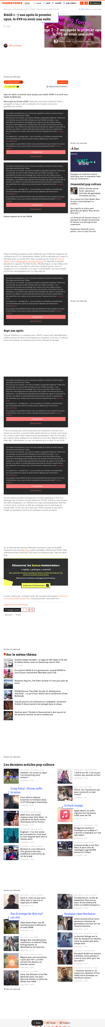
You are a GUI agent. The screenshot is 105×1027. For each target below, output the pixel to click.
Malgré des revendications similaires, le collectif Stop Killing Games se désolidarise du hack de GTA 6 (33, 943)
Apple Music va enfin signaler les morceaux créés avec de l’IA (85, 813)
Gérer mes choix (36, 156)
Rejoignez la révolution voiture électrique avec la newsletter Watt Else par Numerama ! (85, 176)
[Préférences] (86, 3)
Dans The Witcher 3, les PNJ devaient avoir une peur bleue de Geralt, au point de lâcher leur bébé (33, 978)
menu (27, 3)
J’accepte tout (37, 152)
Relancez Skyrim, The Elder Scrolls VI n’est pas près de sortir (41, 682)
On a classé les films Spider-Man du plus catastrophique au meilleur (85, 201)
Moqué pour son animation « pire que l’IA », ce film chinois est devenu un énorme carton (33, 960)
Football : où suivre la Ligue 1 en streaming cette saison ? (33, 775)
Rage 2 (18, 614)
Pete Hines (25, 550)
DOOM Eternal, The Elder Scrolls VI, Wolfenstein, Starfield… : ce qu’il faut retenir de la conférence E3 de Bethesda (41, 693)
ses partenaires (11, 141)
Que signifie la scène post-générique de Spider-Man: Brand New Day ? (84, 210)
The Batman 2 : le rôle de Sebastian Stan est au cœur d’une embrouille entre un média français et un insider (87, 901)
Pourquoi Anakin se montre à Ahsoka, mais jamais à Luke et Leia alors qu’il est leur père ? (87, 957)
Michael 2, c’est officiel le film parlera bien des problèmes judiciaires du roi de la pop (32, 852)
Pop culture (85, 9)
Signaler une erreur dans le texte (16, 605)
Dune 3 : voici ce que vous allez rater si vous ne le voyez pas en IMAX (33, 900)
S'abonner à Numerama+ (34, 585)
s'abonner (96, 3)
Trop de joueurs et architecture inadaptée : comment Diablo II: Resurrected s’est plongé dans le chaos (40, 703)
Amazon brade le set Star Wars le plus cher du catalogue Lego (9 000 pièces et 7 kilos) (86, 848)
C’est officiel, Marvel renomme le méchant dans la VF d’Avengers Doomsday (33, 799)
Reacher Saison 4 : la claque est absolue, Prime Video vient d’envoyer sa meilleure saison (87, 974)
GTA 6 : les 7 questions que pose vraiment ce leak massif (87, 792)
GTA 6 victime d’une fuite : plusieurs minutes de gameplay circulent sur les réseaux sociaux (89, 192)
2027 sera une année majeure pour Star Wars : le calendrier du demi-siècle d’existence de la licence (33, 818)
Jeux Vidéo (97, 9)
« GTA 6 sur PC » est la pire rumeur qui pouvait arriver (87, 773)
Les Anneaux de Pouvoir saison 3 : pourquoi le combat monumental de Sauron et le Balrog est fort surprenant (85, 221)
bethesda (8, 614)
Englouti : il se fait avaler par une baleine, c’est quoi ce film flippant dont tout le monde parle (33, 835)
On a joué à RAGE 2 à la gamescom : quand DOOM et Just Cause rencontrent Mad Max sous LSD (40, 671)
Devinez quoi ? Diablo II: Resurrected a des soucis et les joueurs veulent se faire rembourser (40, 713)
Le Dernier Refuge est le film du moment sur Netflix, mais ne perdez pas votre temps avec (87, 940)
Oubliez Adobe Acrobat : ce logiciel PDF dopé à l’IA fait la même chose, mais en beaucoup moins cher (41, 661)
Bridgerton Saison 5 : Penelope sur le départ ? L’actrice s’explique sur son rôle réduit (87, 831)
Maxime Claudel (15, 46)
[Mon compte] (82, 3)
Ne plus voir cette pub (12, 77)
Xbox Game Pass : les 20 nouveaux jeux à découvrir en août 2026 (33, 925)
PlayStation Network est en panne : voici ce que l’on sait (83, 230)
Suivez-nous (62, 82)
